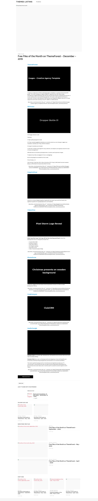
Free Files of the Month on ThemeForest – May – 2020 (24, 418)
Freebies (38, 1)
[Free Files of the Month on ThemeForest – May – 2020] (25, 409)
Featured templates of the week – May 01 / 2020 (56, 493)
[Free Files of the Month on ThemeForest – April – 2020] (41, 409)
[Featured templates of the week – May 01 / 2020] (57, 484)
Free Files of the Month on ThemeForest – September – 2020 (62, 428)
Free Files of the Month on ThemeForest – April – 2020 (40, 418)
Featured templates (54, 490)
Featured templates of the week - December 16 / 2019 (40, 395)
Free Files (21, 54)
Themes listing (24, 2)
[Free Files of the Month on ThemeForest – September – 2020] (33, 433)
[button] (78, 2)
